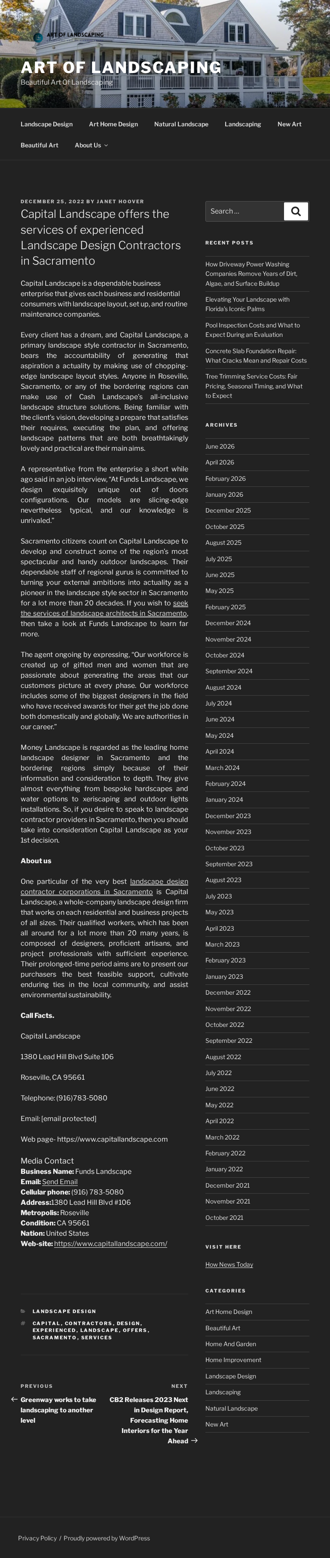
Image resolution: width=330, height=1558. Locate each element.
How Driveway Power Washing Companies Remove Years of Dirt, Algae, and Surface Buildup (251, 273)
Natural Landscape (181, 124)
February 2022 (225, 1153)
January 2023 (224, 976)
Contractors (89, 1323)
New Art (290, 124)
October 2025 (224, 526)
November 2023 (228, 831)
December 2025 (228, 510)
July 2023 (218, 896)
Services (97, 1338)
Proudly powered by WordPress (107, 1538)
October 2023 (224, 848)
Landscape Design (47, 124)
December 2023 (228, 815)
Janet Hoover (120, 202)
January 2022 (224, 1169)
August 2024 (223, 687)
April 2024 (219, 751)
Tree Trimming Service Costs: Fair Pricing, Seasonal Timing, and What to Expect (253, 386)
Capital (47, 1323)
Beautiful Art (39, 145)
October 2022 (224, 1024)
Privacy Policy (37, 1538)
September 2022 (228, 1040)
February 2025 (225, 607)
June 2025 (220, 574)
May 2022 (219, 1105)
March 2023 (222, 944)
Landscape (99, 1330)
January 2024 (224, 799)
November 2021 (228, 1201)
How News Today (229, 1264)
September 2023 (229, 864)
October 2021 (224, 1217)
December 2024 (228, 622)
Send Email (60, 1182)
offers (135, 1330)
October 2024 (224, 655)
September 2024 (229, 671)
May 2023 (219, 912)
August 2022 (223, 1056)
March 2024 (222, 767)
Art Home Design (113, 124)
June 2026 (220, 446)
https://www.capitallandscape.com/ (110, 1244)
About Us (88, 145)
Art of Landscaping (121, 67)
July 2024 (218, 703)
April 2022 (219, 1120)
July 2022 (218, 1072)
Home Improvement (233, 1359)
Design (129, 1323)
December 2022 (228, 992)
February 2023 (225, 960)
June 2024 (220, 719)
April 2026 (219, 462)
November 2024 (228, 639)
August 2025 (223, 542)
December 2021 (227, 1185)
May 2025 (219, 590)
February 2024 (225, 783)
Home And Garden (230, 1343)
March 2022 (222, 1137)
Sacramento (55, 1338)
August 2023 (223, 879)
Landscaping (243, 124)
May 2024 (219, 735)
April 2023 (219, 928)
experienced (54, 1330)
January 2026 (224, 494)
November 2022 (228, 1008)
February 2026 (225, 478)
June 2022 (219, 1088)
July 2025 (218, 558)
